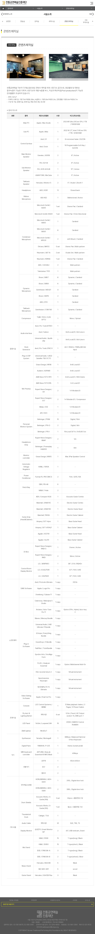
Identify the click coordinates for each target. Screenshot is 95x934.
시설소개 (39, 8)
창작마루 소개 (7, 14)
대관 (90, 14)
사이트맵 (75, 900)
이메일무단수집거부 (55, 900)
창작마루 (10, 8)
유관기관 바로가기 (8, 904)
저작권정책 (34, 900)
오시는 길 (87, 900)
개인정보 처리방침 (13, 900)
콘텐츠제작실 (70, 8)
